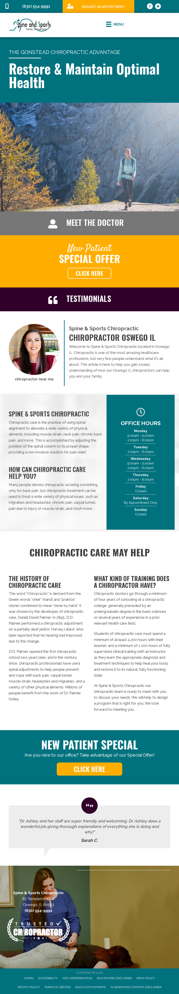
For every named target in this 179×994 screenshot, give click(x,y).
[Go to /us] (107, 223)
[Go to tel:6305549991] (31, 6)
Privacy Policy (29, 987)
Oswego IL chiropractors (134, 370)
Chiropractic (37, 593)
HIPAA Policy (145, 978)
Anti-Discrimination (77, 978)
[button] (89, 273)
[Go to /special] (98, 6)
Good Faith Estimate (90, 987)
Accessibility (48, 978)
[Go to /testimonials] (107, 299)
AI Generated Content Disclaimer (136, 987)
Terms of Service (58, 987)
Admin (28, 978)
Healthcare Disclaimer (114, 978)
